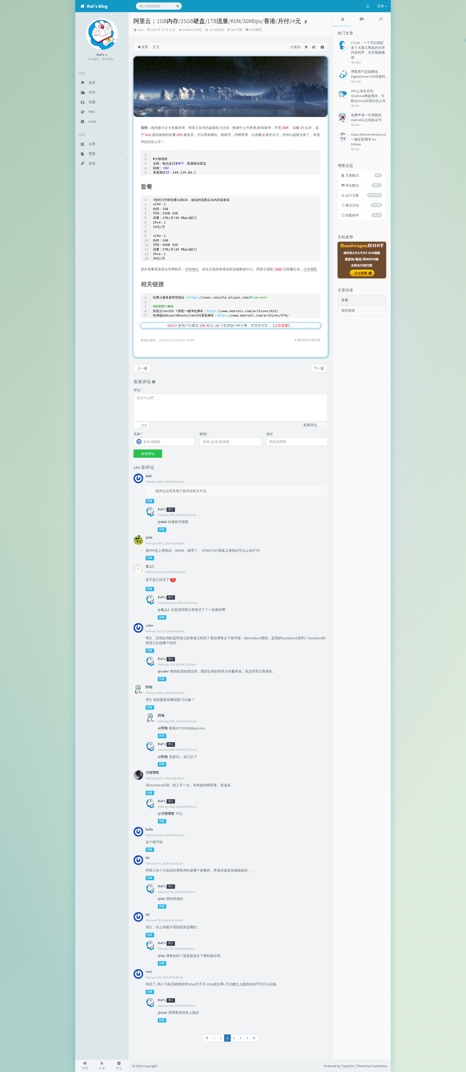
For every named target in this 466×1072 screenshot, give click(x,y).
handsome (379, 1066)
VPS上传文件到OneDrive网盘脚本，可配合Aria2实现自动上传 (368, 96)
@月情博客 (166, 813)
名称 (137, 434)
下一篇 (319, 368)
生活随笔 (256, 30)
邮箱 (204, 434)
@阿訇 (163, 728)
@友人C (164, 609)
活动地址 (192, 269)
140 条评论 (216, 30)
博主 (170, 509)
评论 (137, 390)
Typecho (347, 1066)
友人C (150, 566)
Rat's (140, 30)
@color (163, 671)
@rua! (162, 1012)
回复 (149, 501)
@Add (162, 522)
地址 (269, 434)
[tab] (342, 19)
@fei (161, 899)
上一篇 (142, 368)
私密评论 (310, 425)
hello (149, 829)
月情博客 (152, 772)
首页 (144, 47)
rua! (149, 971)
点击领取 (310, 269)
